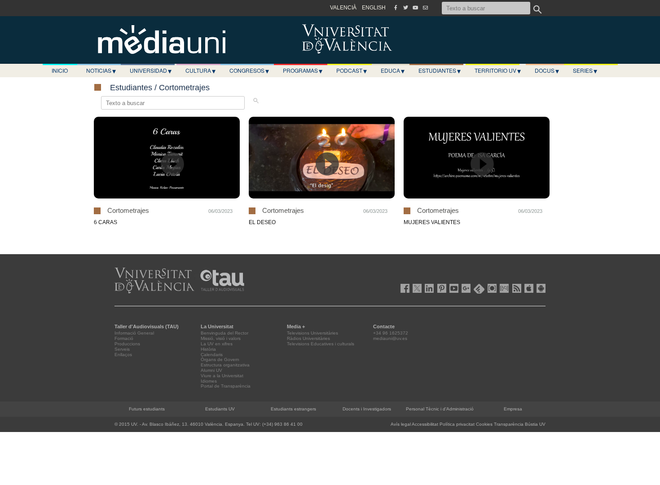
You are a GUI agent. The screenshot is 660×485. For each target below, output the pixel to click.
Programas (302, 70)
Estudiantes (439, 70)
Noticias (101, 70)
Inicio (60, 70)
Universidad (151, 70)
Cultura (200, 70)
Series (585, 70)
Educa (393, 70)
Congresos (249, 70)
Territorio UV (498, 70)
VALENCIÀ (343, 7)
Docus (547, 70)
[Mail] (425, 7)
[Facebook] (395, 7)
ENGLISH (374, 7)
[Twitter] (405, 7)
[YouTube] (415, 7)
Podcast (351, 70)
